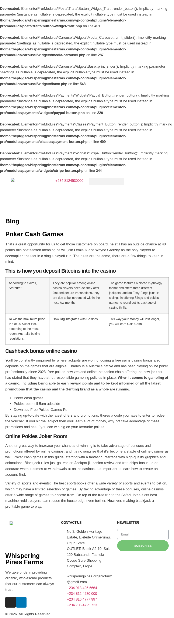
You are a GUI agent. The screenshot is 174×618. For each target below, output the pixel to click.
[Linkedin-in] (21, 602)
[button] (106, 181)
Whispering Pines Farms (24, 558)
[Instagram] (10, 602)
